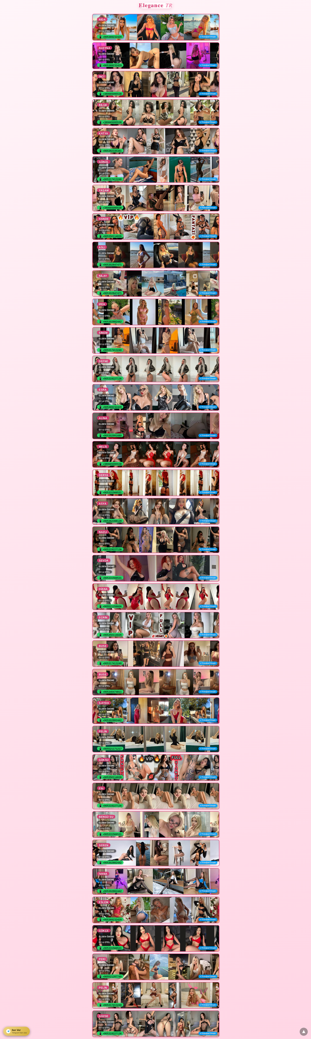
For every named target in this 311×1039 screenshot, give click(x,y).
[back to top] (304, 1032)
